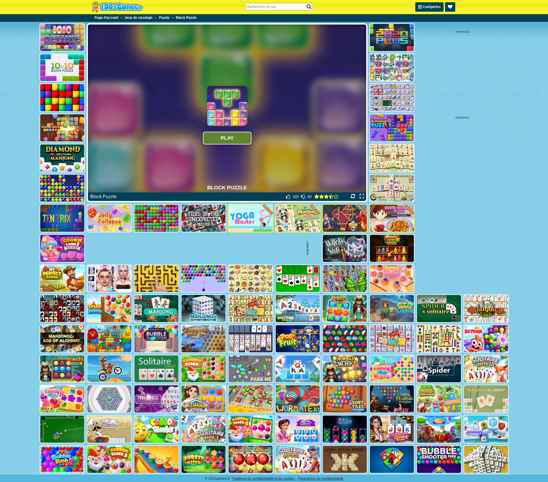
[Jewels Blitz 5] (345, 369)
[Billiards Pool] (62, 429)
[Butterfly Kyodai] (345, 278)
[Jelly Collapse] (109, 218)
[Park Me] (250, 369)
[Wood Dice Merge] (62, 127)
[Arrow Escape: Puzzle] (156, 278)
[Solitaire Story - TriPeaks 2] (298, 308)
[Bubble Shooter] (203, 278)
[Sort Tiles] (345, 399)
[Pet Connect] (392, 67)
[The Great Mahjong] (392, 158)
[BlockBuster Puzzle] (392, 127)
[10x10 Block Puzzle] (62, 67)
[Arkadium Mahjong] (156, 308)
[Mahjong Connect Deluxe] (392, 338)
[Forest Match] (203, 459)
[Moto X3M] (109, 369)
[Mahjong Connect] (250, 308)
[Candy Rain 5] (392, 369)
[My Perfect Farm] (62, 278)
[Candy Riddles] (156, 429)
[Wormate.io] (298, 399)
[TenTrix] (62, 218)
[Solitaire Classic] (298, 278)
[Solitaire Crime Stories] (392, 429)
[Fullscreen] (361, 196)
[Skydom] (486, 338)
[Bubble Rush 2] (62, 459)
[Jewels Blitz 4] (62, 369)
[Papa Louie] (109, 429)
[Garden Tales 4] (250, 429)
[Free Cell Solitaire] (250, 338)
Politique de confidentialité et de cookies (264, 479)
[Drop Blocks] (156, 218)
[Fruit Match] (109, 308)
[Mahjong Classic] (486, 399)
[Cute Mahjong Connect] (298, 218)
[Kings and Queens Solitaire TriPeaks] (298, 429)
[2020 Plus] (392, 37)
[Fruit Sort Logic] (392, 248)
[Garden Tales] (203, 369)
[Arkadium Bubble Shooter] (156, 338)
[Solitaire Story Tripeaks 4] (486, 369)
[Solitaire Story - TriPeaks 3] (203, 429)
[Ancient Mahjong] (392, 188)
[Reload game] (352, 196)
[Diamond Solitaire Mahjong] (62, 158)
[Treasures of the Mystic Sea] (203, 338)
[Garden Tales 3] (109, 459)
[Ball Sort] (345, 429)
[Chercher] (309, 6)
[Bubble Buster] (62, 188)
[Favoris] (450, 7)
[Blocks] (62, 97)
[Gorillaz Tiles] (62, 308)
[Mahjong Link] (486, 308)
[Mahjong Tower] (486, 459)
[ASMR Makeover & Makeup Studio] (109, 278)
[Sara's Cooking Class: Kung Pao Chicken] (392, 218)
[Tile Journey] (486, 429)
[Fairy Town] (109, 399)
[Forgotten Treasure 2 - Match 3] (250, 459)
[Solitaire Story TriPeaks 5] (298, 459)
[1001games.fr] (117, 7)
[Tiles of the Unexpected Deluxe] (203, 218)
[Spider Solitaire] (439, 308)
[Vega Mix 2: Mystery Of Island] (439, 399)
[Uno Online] (392, 459)
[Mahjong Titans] (439, 338)
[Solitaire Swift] (156, 369)
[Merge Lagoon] (392, 308)
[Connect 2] (392, 97)
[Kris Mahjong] (250, 278)
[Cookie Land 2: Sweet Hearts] (62, 248)
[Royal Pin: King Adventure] (345, 218)
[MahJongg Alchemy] (62, 338)
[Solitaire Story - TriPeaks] (298, 369)
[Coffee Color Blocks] (156, 459)
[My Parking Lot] (250, 399)
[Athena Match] (203, 399)
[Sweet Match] (392, 278)
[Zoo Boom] (109, 338)
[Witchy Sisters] (345, 248)
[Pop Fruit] (298, 338)
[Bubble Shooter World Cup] (345, 338)
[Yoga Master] (250, 218)
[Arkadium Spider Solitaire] (439, 369)
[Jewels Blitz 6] (345, 308)
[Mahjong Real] (345, 459)
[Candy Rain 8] (62, 399)
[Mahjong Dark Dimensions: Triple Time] (156, 399)
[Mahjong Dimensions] (203, 308)
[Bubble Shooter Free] (439, 459)
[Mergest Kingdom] (439, 429)
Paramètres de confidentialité (320, 479)
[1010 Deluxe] (62, 37)
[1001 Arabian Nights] (392, 399)
